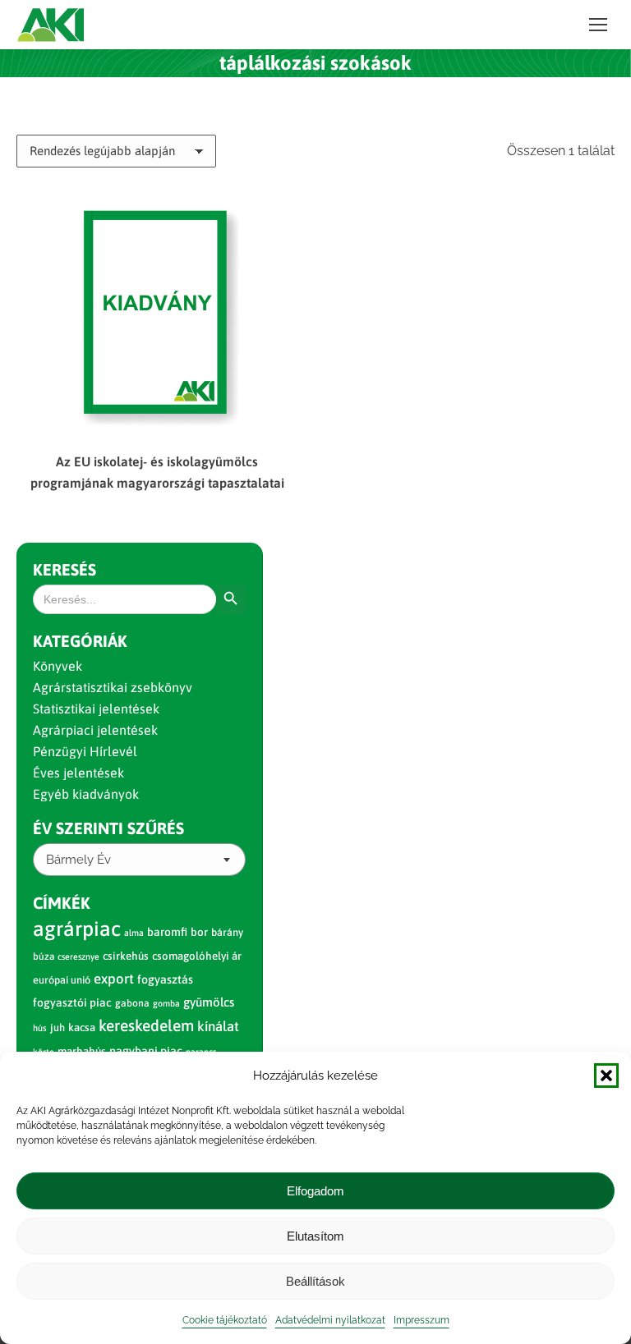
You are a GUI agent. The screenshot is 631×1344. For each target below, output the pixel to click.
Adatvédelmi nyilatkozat (330, 1320)
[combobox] (139, 859)
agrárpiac (77, 928)
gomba (166, 1003)
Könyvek (57, 665)
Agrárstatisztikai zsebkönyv (112, 687)
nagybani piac (145, 1050)
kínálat (218, 1026)
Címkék (61, 902)
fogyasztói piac (72, 1002)
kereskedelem (146, 1025)
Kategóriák (80, 640)
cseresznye (78, 956)
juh (57, 1027)
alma (134, 933)
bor (199, 931)
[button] (606, 1075)
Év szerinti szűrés (108, 828)
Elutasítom (315, 1236)
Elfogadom (315, 1191)
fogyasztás (165, 979)
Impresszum (421, 1320)
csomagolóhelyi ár (197, 956)
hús (40, 1028)
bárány (227, 932)
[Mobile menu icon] (598, 24)
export (114, 978)
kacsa (81, 1027)
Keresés (64, 569)
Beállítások (315, 1281)
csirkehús (126, 956)
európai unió (61, 980)
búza (43, 956)
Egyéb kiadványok (86, 794)
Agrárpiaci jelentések (95, 729)
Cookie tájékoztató (224, 1320)
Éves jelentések (78, 772)
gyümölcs (208, 1002)
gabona (132, 1003)
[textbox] (78, 860)
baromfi (167, 931)
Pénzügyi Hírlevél (85, 751)
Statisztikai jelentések (96, 708)
